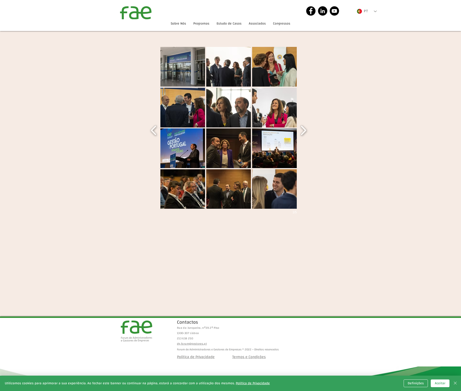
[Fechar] (455, 383)
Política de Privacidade (253, 383)
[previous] (153, 130)
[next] (303, 130)
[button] (182, 67)
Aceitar (440, 383)
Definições (416, 383)
